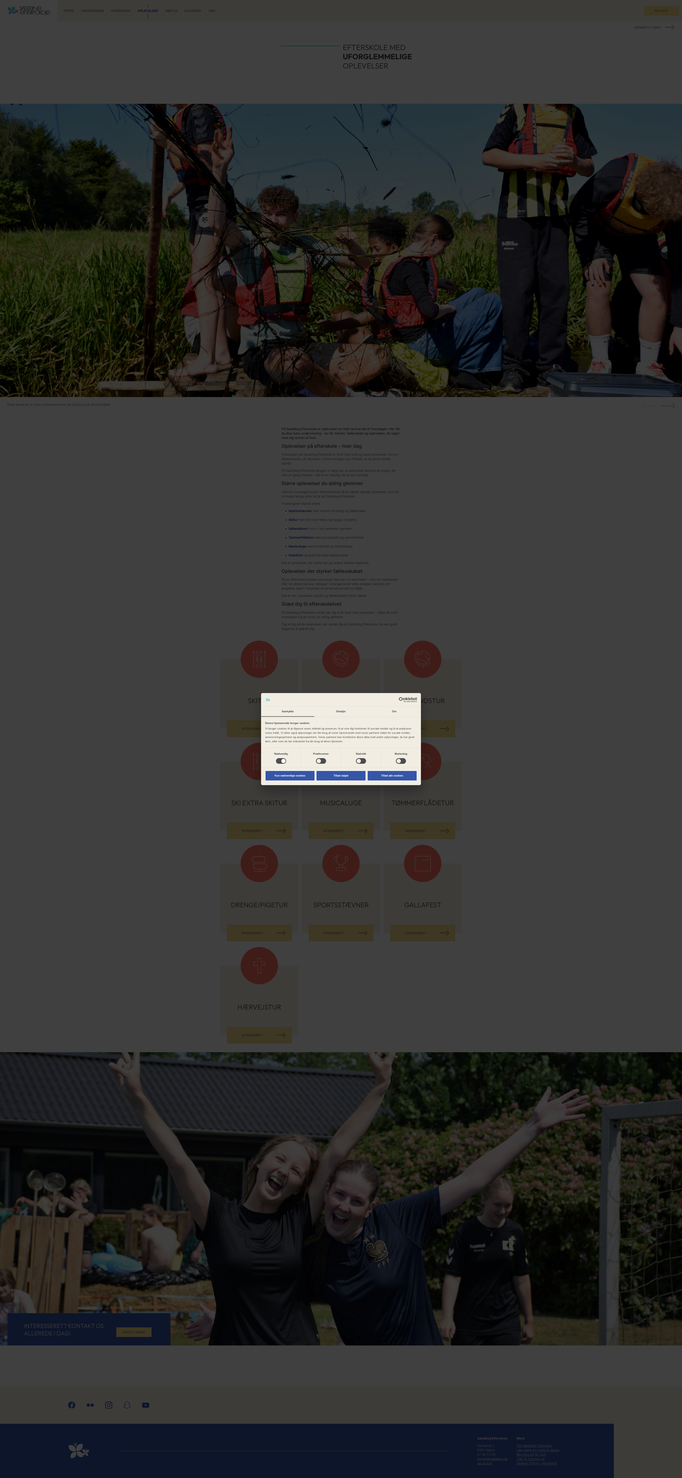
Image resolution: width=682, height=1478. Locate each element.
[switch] (321, 761)
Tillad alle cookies (392, 775)
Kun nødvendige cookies (290, 775)
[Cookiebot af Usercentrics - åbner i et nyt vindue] (401, 699)
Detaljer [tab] (341, 711)
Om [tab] (394, 711)
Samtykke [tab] (288, 711)
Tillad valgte (341, 775)
